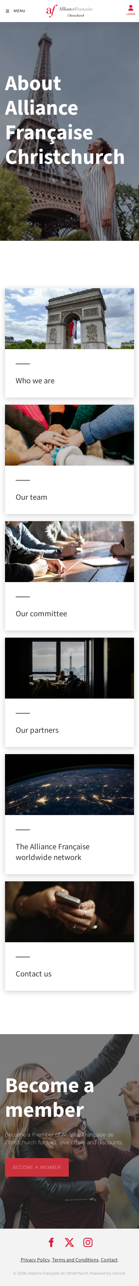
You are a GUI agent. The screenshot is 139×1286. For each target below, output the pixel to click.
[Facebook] (51, 1242)
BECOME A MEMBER (29, 1162)
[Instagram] (88, 1242)
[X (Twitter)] (69, 1242)
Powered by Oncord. (108, 1273)
